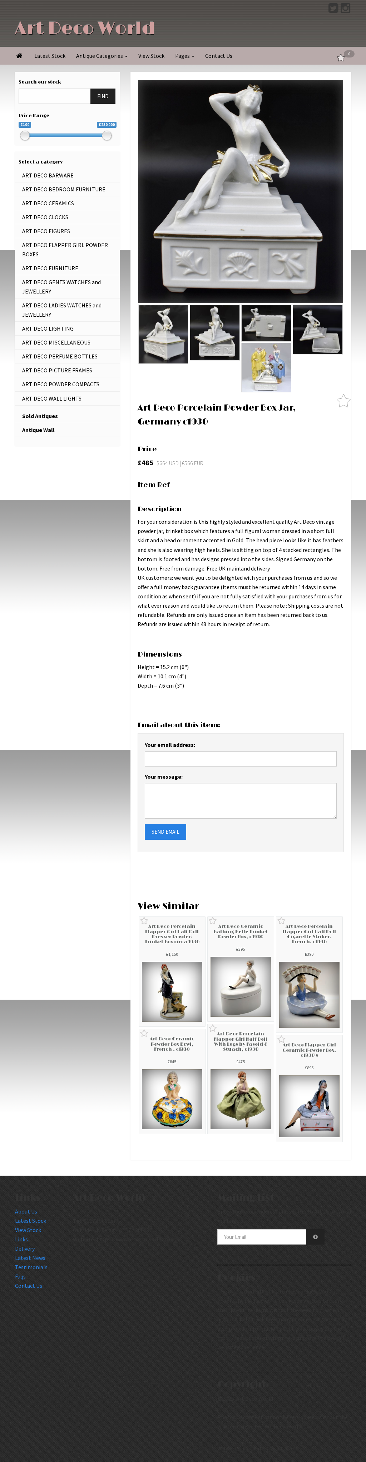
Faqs (20, 1276)
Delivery (25, 1248)
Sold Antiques (40, 415)
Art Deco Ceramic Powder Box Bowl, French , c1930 (172, 1044)
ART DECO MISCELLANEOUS (56, 342)
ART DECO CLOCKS (45, 217)
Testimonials (31, 1267)
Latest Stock (49, 55)
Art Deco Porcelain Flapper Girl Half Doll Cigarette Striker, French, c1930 (309, 934)
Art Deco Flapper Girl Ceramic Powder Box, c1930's (309, 1050)
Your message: (164, 776)
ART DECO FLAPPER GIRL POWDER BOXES (65, 249)
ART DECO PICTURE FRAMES (57, 370)
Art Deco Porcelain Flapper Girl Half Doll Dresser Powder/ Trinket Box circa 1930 (172, 934)
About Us (26, 1211)
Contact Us (218, 55)
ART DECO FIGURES (46, 231)
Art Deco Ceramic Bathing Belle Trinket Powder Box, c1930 (240, 932)
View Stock (151, 55)
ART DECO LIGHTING (48, 328)
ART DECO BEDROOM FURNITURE (63, 189)
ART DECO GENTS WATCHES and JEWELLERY (61, 286)
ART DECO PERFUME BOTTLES (60, 356)
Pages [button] (183, 55)
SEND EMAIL (165, 831)
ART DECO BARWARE (48, 175)
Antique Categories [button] (100, 55)
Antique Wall (38, 429)
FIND (103, 96)
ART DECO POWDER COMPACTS (60, 384)
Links (21, 1239)
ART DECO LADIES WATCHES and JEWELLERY (62, 310)
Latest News (30, 1257)
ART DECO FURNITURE (50, 268)
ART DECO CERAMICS (48, 203)
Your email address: (170, 744)
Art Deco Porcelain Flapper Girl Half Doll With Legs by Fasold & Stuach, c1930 (240, 1041)
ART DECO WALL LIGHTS (51, 398)
